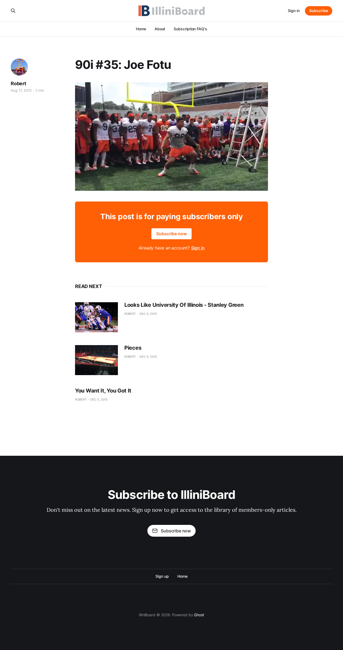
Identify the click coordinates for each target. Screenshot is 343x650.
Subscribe (318, 10)
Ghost (199, 614)
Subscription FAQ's (190, 29)
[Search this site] (13, 11)
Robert (18, 83)
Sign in (294, 10)
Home (141, 29)
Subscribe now (171, 233)
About (160, 29)
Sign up (162, 576)
